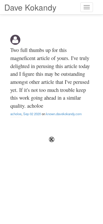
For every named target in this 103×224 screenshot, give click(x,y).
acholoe (15, 113)
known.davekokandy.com (64, 113)
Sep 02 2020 (32, 113)
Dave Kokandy (30, 7)
